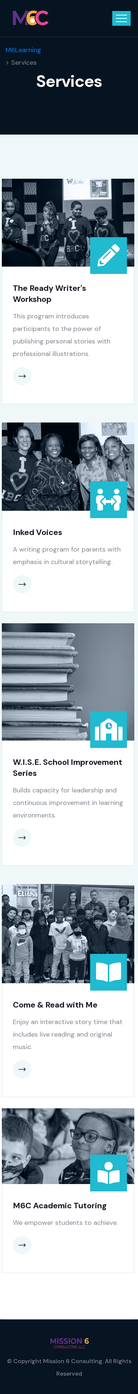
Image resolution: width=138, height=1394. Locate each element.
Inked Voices (37, 532)
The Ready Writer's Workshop (49, 293)
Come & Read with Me (55, 1004)
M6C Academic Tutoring (60, 1205)
